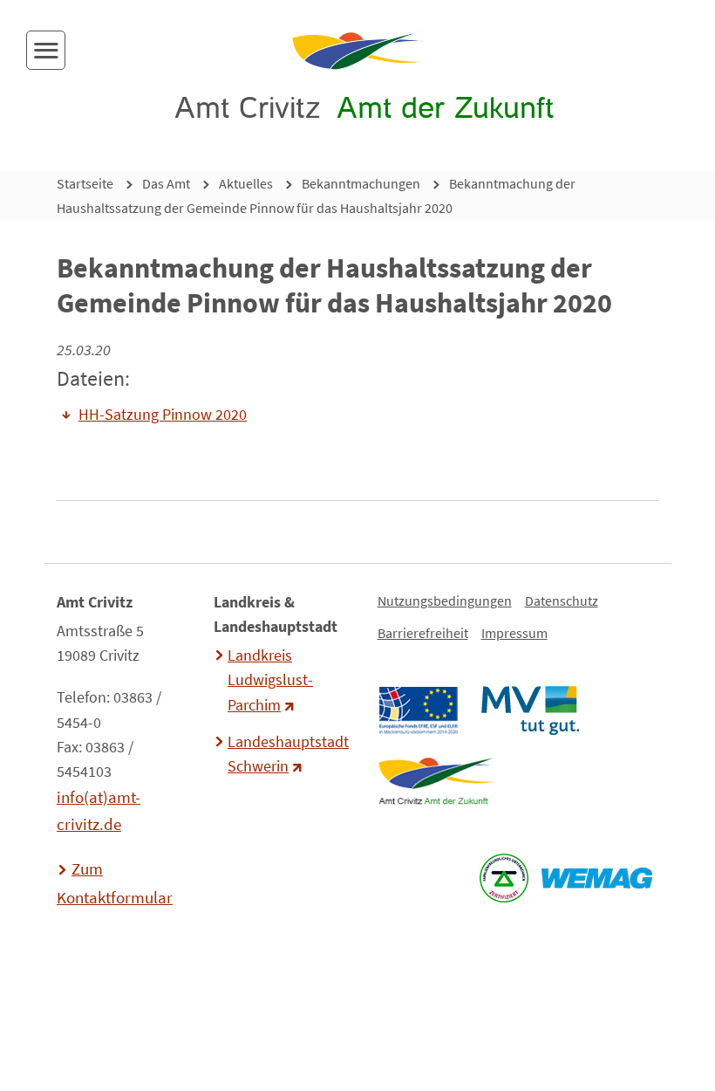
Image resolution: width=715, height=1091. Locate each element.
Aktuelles (246, 183)
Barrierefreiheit (423, 633)
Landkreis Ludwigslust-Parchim (270, 680)
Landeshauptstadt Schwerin (286, 754)
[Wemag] (596, 878)
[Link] (435, 781)
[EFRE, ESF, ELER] (418, 710)
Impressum (514, 633)
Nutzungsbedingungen (445, 600)
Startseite (85, 183)
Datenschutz (561, 600)
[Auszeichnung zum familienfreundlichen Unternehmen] (504, 878)
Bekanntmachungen (361, 183)
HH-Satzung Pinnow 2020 (162, 414)
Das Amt (166, 183)
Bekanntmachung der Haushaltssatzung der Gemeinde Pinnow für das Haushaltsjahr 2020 (316, 195)
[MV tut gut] (530, 710)
